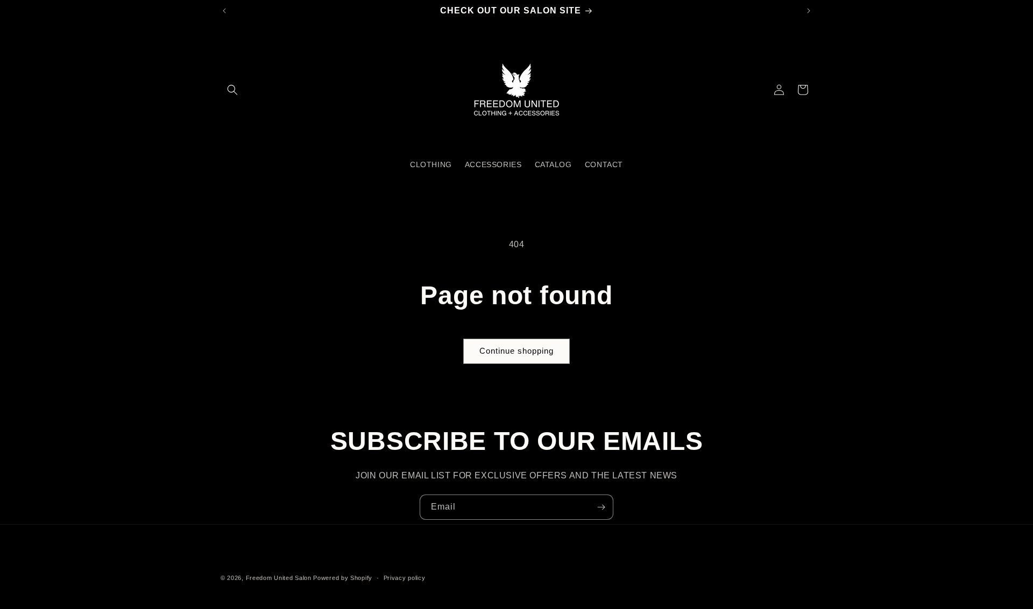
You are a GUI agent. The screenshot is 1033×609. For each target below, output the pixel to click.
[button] (232, 90)
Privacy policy (405, 578)
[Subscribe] (601, 507)
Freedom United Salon (279, 578)
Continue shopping (516, 350)
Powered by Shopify (342, 578)
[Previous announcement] (224, 11)
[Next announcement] (808, 11)
